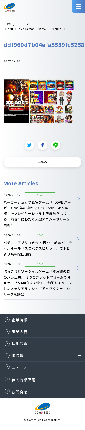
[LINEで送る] (55, 145)
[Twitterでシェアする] (29, 145)
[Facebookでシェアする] (42, 145)
